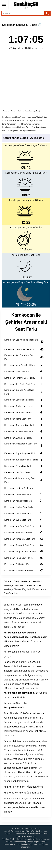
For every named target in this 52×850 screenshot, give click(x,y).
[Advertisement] (26, 79)
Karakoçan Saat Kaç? (14, 585)
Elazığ (16, 581)
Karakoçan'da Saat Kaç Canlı (17, 589)
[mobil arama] (48, 13)
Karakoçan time (33, 585)
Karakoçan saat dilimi (31, 581)
